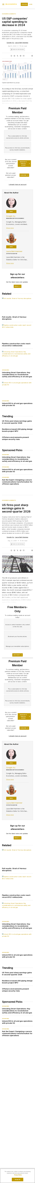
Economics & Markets (9, 13)
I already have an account (17, 184)
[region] (17, 1176)
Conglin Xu (10, 42)
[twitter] (17, 56)
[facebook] (11, 56)
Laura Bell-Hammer (21, 42)
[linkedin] (14, 56)
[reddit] (20, 56)
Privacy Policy (18, 1174)
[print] (32, 56)
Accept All (17, 1179)
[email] (23, 56)
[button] (3, 4)
